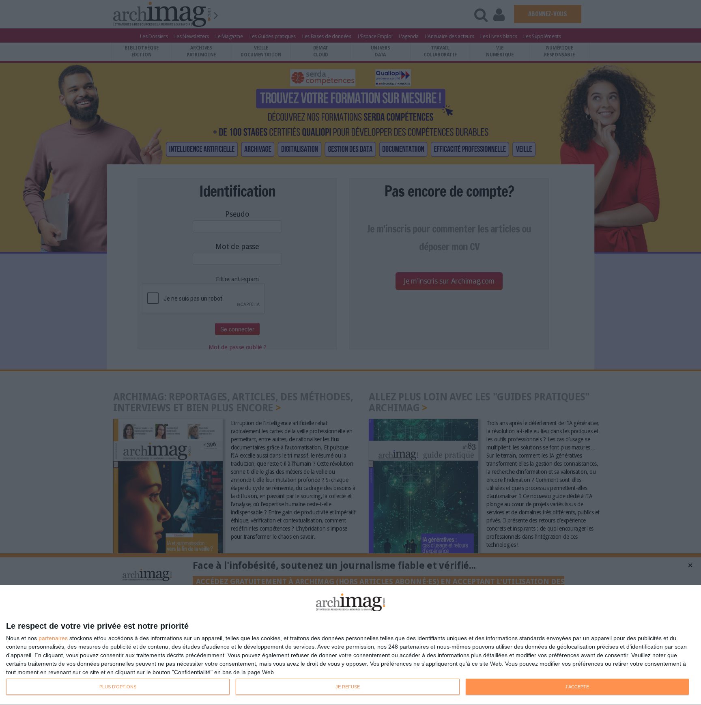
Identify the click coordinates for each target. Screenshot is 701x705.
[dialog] (350, 645)
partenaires (53, 638)
